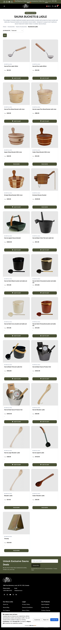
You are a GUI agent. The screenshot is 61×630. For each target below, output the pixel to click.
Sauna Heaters (45, 604)
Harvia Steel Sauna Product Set (13, 410)
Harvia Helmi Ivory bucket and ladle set (15, 324)
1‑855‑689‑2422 (7, 590)
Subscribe (36, 565)
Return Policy (25, 610)
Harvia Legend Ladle (38, 453)
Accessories (11, 26)
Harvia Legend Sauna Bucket (12, 238)
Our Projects (6, 610)
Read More (16, 164)
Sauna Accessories (21, 26)
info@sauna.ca (18, 590)
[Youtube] (9, 2)
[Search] (53, 6)
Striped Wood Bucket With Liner (13, 195)
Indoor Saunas (45, 607)
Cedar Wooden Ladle (38, 495)
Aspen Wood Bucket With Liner (13, 152)
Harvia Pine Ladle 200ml (39, 66)
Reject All (45, 619)
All (5, 35)
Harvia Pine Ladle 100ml (11, 66)
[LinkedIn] (16, 594)
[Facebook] (4, 2)
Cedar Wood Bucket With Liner (41, 152)
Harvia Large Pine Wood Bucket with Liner (44, 109)
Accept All (54, 619)
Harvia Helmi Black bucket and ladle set (15, 281)
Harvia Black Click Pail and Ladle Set (43, 238)
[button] (16, 78)
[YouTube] (10, 594)
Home (4, 26)
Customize (37, 619)
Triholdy (6, 538)
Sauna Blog (6, 607)
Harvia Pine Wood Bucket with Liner (14, 109)
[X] (12, 2)
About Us (5, 604)
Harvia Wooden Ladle (38, 410)
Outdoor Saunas (45, 610)
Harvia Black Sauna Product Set (41, 367)
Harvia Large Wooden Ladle (12, 453)
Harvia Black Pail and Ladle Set (13, 367)
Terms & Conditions (27, 607)
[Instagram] (7, 2)
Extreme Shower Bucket (39, 195)
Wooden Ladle (8, 495)
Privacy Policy (26, 604)
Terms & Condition (49, 568)
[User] (55, 6)
